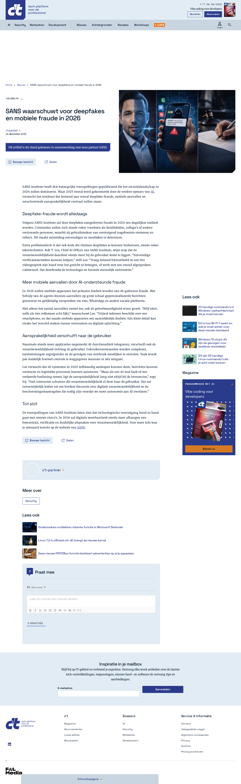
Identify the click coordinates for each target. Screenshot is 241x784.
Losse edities (72, 734)
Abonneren (213, 14)
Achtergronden (102, 25)
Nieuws (81, 25)
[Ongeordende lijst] (55, 610)
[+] (79, 610)
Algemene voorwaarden (195, 734)
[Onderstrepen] (40, 610)
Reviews (123, 25)
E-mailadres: (65, 688)
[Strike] (45, 610)
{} (74, 610)
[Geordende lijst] (50, 610)
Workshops (141, 25)
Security (12, 98)
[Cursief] (35, 610)
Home (9, 84)
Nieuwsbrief (71, 740)
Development (130, 740)
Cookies (186, 746)
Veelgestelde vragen (193, 729)
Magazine (70, 723)
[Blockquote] (60, 610)
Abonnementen (73, 729)
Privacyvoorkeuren (192, 751)
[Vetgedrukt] (30, 610)
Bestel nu (209, 449)
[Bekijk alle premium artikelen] (159, 25)
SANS (81, 427)
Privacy (185, 740)
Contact (186, 723)
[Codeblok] (64, 610)
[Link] (69, 610)
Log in (10, 154)
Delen (53, 162)
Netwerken (129, 734)
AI (152, 191)
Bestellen (195, 14)
